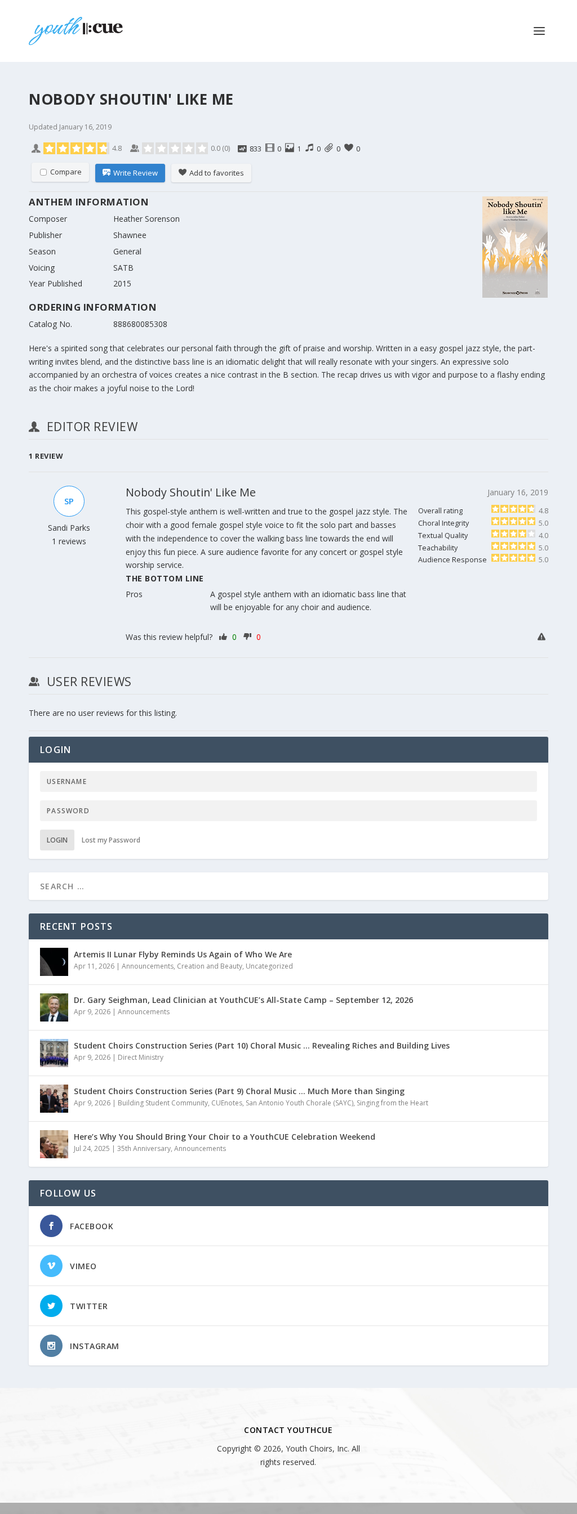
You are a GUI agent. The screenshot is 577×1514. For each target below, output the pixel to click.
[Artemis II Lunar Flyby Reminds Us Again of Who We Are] (54, 962)
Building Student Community (163, 1103)
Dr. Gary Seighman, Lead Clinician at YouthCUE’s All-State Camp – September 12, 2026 (243, 1000)
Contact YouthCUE (288, 1430)
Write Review (135, 173)
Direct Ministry (140, 1057)
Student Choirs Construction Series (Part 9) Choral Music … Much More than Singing (239, 1091)
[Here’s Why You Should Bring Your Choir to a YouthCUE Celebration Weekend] (54, 1144)
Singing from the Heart (392, 1103)
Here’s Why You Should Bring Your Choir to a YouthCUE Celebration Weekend (224, 1136)
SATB (123, 267)
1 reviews (69, 541)
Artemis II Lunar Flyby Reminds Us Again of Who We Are (183, 954)
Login (57, 840)
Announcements (148, 966)
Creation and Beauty (209, 966)
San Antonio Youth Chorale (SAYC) (299, 1103)
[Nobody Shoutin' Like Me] (515, 249)
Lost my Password (111, 840)
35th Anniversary (144, 1148)
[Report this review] (543, 637)
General (127, 251)
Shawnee (130, 235)
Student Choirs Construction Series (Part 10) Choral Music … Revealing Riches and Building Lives (262, 1045)
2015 (122, 283)
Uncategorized (269, 966)
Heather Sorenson (146, 218)
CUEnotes (226, 1103)
